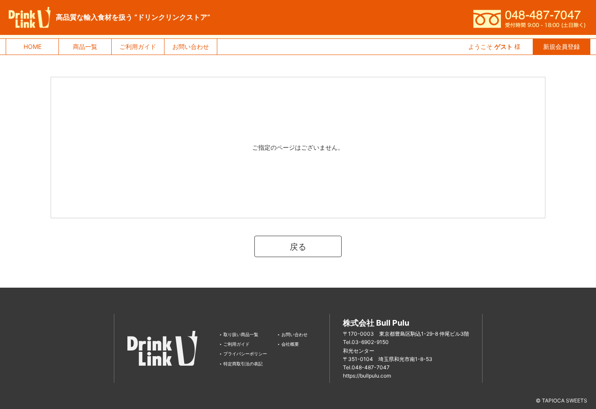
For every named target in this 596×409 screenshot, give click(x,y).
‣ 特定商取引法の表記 (241, 363)
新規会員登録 (561, 46)
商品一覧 (85, 46)
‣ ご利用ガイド (234, 344)
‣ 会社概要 (288, 344)
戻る (298, 246)
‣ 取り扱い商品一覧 (238, 334)
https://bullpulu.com (367, 375)
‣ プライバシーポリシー (243, 353)
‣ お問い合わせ (292, 334)
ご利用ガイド (138, 46)
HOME (32, 46)
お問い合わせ (190, 46)
